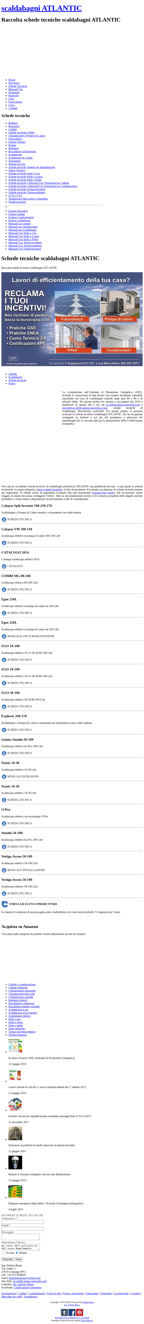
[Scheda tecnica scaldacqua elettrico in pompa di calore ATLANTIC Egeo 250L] (4, 612)
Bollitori (13, 123)
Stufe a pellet (15, 1025)
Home (11, 79)
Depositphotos (87, 1320)
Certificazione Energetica (28, 1287)
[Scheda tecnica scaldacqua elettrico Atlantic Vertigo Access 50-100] (4, 869)
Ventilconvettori (17, 201)
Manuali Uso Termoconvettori (25, 242)
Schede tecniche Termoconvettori (26, 189)
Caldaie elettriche (18, 987)
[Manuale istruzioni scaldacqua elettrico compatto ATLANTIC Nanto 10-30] (4, 776)
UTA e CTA (15, 195)
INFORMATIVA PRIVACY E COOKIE (72, 1318)
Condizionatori (37, 1293)
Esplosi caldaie (16, 214)
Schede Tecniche (17, 86)
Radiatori (13, 148)
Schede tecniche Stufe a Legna (25, 176)
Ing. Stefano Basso (23, 1284)
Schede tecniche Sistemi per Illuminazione (31, 167)
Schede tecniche (17, 380)
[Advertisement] (72, 50)
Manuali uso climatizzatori (23, 226)
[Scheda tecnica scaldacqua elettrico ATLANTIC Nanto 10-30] (4, 799)
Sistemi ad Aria (16, 164)
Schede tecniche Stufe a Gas (24, 173)
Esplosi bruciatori (18, 211)
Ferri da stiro (54, 1293)
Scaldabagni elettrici (19, 1015)
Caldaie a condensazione (22, 984)
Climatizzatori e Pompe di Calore (26, 135)
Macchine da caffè (11, 1296)
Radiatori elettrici (17, 1000)
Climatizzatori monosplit (21, 990)
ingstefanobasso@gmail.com (25, 1278)
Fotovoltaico (15, 101)
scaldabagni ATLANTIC (41, 8)
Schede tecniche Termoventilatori (26, 192)
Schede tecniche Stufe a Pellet (25, 179)
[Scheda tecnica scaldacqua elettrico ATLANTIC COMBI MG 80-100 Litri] (4, 589)
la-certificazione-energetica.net (123, 404)
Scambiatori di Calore (20, 157)
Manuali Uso (15, 89)
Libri (11, 98)
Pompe (12, 145)
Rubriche (13, 95)
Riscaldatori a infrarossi (21, 1003)
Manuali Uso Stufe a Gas (22, 233)
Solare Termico (16, 170)
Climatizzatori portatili (20, 997)
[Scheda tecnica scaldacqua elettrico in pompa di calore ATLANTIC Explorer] (4, 729)
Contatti (12, 108)
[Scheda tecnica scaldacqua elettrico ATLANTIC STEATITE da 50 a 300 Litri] (4, 846)
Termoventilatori (17, 1034)
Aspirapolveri (9, 1293)
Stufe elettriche (16, 1028)
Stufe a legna (15, 1022)
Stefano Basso (88, 1302)
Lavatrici (135, 1293)
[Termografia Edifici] (15, 1197)
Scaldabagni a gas (18, 1009)
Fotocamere (92, 1293)
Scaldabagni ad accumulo (22, 1012)
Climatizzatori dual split (21, 993)
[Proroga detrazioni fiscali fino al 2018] (15, 1110)
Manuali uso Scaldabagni (22, 229)
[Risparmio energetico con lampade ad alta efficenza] (15, 1168)
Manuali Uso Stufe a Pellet (23, 239)
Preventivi (14, 82)
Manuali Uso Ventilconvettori (24, 248)
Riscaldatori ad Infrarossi (22, 151)
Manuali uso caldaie (19, 223)
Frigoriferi (106, 1293)
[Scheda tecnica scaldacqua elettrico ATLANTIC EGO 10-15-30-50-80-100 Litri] (4, 659)
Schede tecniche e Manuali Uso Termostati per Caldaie (38, 182)
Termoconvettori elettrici (21, 1031)
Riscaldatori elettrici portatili (24, 1006)
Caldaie (12, 129)
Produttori (13, 92)
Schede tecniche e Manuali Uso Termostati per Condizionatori (42, 186)
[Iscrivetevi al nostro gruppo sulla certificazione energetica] (72, 1315)
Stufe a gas (14, 1019)
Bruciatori (13, 126)
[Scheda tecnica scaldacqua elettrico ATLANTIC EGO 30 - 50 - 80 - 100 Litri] (4, 706)
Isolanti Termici (17, 141)
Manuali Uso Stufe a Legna (23, 236)
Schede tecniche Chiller (21, 132)
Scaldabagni (15, 154)
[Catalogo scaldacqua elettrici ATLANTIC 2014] (4, 566)
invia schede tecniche (49, 489)
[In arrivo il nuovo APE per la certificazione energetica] (15, 1052)
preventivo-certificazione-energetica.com (84, 407)
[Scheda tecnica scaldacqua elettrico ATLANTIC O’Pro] (4, 823)
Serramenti (14, 160)
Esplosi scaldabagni (19, 220)
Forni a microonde (73, 1293)
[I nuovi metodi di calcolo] (15, 1081)
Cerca (11, 105)
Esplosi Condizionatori (21, 217)
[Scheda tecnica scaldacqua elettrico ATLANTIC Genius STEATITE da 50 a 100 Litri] (4, 753)
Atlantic (12, 373)
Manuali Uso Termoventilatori (25, 245)
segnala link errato (103, 492)
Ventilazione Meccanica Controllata (28, 198)
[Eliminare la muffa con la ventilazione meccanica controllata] (15, 1139)
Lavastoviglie (121, 1293)
